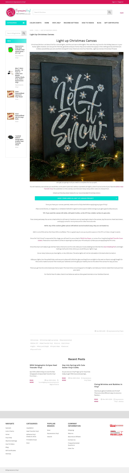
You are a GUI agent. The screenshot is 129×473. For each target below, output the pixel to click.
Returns (70, 433)
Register (120, 2)
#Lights (32, 346)
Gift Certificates (111, 23)
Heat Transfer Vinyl (32, 431)
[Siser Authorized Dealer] (116, 425)
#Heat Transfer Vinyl (46, 343)
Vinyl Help (56, 23)
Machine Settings (71, 23)
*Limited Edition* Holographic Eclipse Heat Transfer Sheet (19, 140)
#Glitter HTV (34, 343)
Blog (99, 23)
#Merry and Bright (43, 346)
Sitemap (8, 454)
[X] (118, 340)
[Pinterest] (121, 340)
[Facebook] (107, 340)
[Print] (114, 340)
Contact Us (71, 440)
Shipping (71, 430)
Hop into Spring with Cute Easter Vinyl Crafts (73, 366)
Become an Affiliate (74, 437)
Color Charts (35, 23)
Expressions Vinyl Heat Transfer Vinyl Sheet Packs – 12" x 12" (20, 49)
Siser (28, 443)
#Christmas (34, 340)
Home (47, 23)
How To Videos (88, 23)
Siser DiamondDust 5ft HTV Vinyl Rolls (19, 116)
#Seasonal (64, 346)
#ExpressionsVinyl (66, 340)
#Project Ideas (55, 346)
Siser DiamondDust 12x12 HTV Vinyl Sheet (19, 94)
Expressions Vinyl (53, 433)
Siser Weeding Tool (110, 247)
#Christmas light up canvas (49, 340)
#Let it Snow (65, 343)
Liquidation (30, 428)
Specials (8, 428)
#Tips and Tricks (35, 349)
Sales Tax (71, 448)
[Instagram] (19, 464)
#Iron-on (57, 343)
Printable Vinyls (31, 440)
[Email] (111, 340)
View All (49, 437)
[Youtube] (15, 464)
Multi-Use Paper (86, 238)
